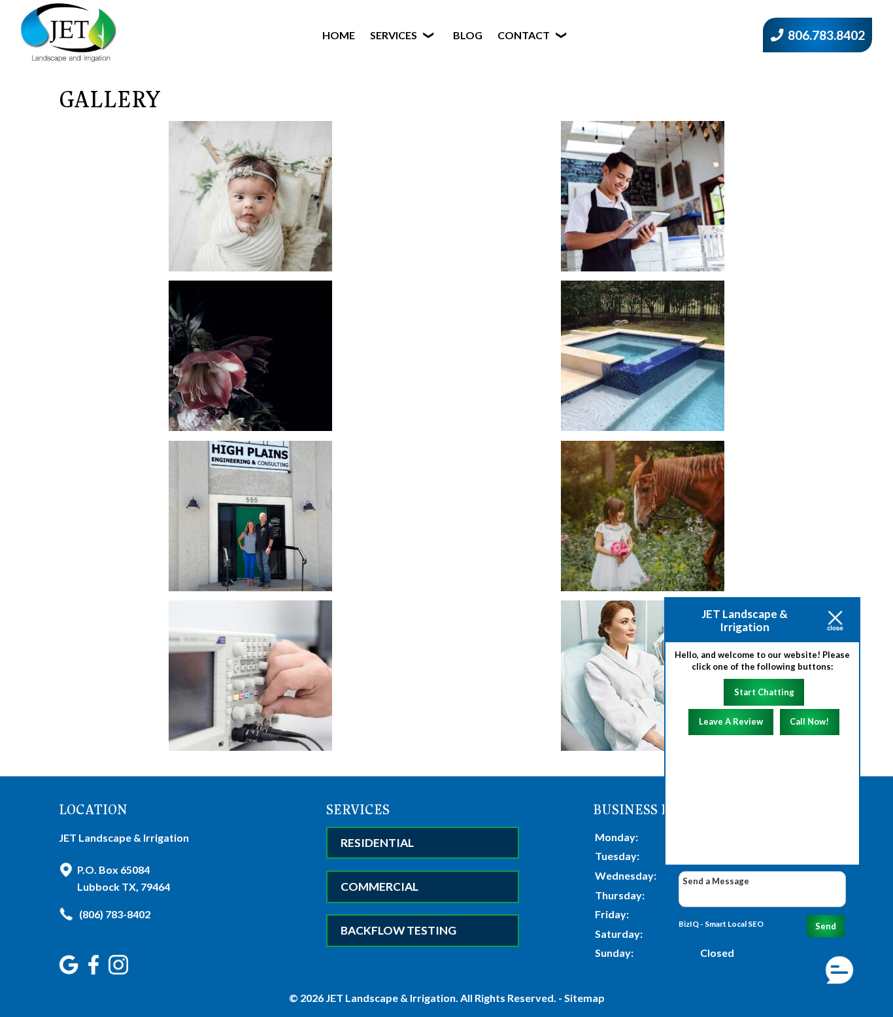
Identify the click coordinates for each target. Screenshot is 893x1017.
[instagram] (120, 970)
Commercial (379, 886)
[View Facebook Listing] (95, 970)
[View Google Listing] (70, 970)
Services (393, 35)
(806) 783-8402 (113, 914)
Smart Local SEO (734, 924)
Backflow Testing (398, 930)
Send (825, 926)
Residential (377, 843)
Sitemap (584, 997)
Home (338, 35)
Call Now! (809, 721)
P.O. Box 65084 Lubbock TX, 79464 (123, 878)
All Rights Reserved (507, 997)
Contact (523, 35)
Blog (467, 35)
